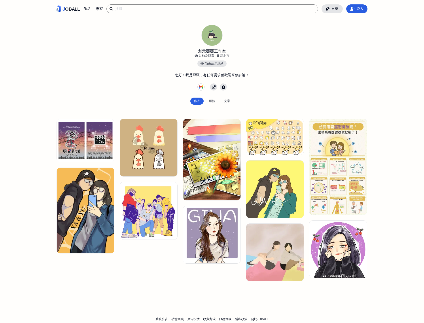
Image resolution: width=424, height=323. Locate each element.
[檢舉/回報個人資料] (223, 87)
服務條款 (225, 319)
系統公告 (161, 319)
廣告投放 (193, 319)
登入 (359, 9)
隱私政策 (241, 319)
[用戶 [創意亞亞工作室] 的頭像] (212, 35)
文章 (334, 9)
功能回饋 (177, 319)
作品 (87, 9)
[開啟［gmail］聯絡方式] (200, 87)
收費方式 (209, 319)
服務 (212, 101)
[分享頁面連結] (213, 87)
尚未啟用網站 (214, 63)
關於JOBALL (260, 319)
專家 (99, 9)
